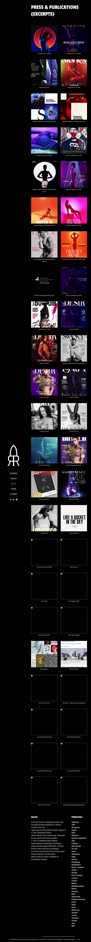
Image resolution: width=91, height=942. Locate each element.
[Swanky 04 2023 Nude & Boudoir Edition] (74, 350)
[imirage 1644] (44, 520)
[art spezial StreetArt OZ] (74, 758)
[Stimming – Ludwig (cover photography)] (74, 690)
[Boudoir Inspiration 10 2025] (44, 142)
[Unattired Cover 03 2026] (74, 40)
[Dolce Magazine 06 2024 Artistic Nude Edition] (44, 247)
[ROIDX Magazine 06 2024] (74, 212)
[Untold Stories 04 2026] (44, 40)
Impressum (73, 936)
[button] (17, 483)
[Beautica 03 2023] (74, 486)
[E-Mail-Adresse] (16, 499)
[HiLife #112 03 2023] (44, 452)
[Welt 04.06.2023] (74, 656)
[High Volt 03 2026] (44, 74)
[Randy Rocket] (13, 455)
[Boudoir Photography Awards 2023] (44, 282)
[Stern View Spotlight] (74, 622)
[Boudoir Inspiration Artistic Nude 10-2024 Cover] (44, 177)
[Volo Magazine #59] (74, 588)
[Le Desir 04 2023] (44, 384)
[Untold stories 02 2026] (74, 74)
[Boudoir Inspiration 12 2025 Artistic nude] (74, 108)
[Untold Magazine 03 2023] (74, 452)
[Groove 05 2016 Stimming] (44, 758)
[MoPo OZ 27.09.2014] (44, 792)
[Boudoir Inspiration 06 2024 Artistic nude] (74, 247)
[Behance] (13, 499)
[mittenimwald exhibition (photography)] (74, 792)
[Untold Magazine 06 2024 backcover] (44, 212)
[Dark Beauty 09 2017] (44, 622)
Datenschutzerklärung (69, 939)
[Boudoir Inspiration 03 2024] (74, 282)
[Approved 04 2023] (44, 486)
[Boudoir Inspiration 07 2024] (74, 177)
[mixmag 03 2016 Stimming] (44, 724)
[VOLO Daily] (44, 588)
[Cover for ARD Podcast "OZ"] (74, 142)
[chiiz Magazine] (44, 656)
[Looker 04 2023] (74, 384)
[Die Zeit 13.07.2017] (44, 690)
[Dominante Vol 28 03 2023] (44, 554)
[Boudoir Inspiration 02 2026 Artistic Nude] (44, 108)
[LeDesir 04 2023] (44, 350)
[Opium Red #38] (74, 520)
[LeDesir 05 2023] (74, 316)
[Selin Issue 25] (74, 554)
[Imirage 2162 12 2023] (44, 316)
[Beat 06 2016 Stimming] (74, 724)
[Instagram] (10, 500)
